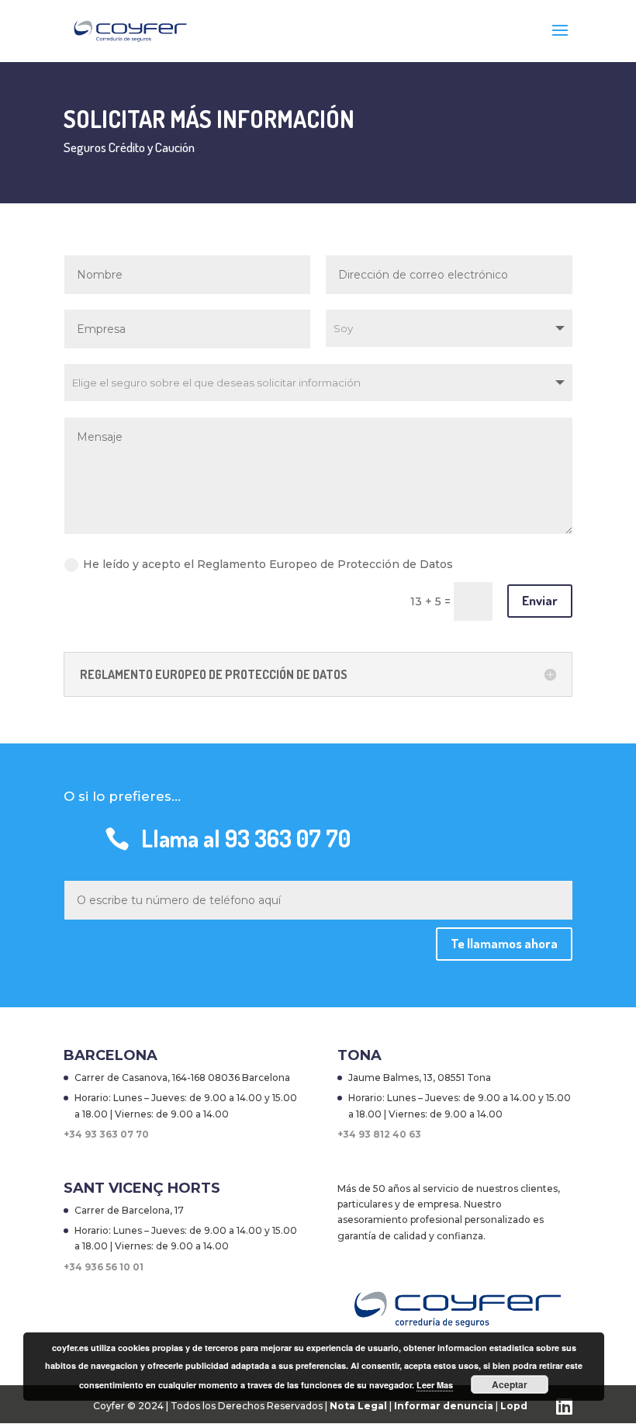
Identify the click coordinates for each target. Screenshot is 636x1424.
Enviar (540, 600)
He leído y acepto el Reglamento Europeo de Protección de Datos (268, 564)
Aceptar (509, 1384)
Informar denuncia (443, 1406)
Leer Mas (435, 1385)
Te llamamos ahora (504, 943)
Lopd (513, 1406)
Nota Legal (359, 1406)
